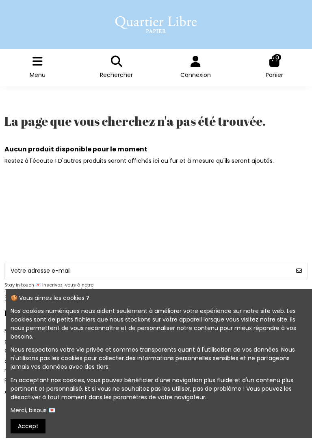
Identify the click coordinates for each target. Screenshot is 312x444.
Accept (28, 426)
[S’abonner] (299, 271)
